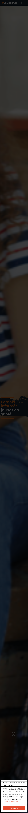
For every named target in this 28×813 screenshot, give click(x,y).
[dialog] (14, 796)
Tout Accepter (14, 808)
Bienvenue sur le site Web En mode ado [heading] (14, 784)
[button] (21, 3)
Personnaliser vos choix (14, 805)
